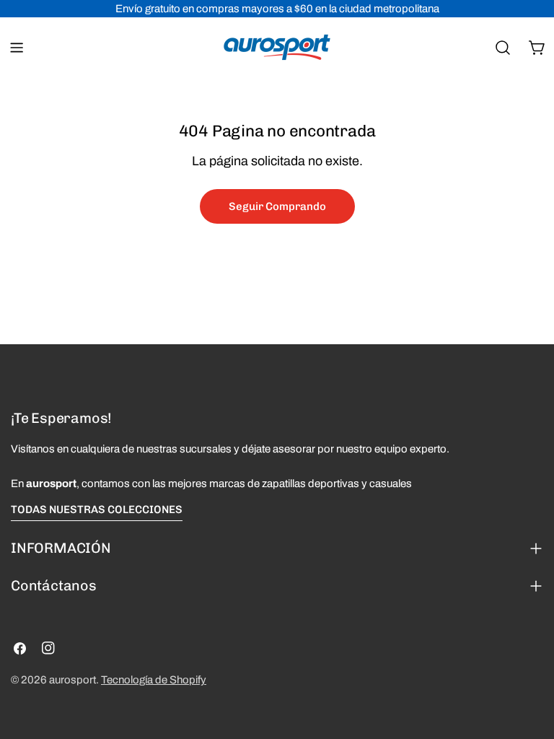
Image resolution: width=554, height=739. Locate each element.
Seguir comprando (277, 206)
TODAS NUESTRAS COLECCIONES (97, 509)
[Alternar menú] (16, 47)
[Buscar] (502, 47)
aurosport (72, 680)
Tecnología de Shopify (153, 680)
